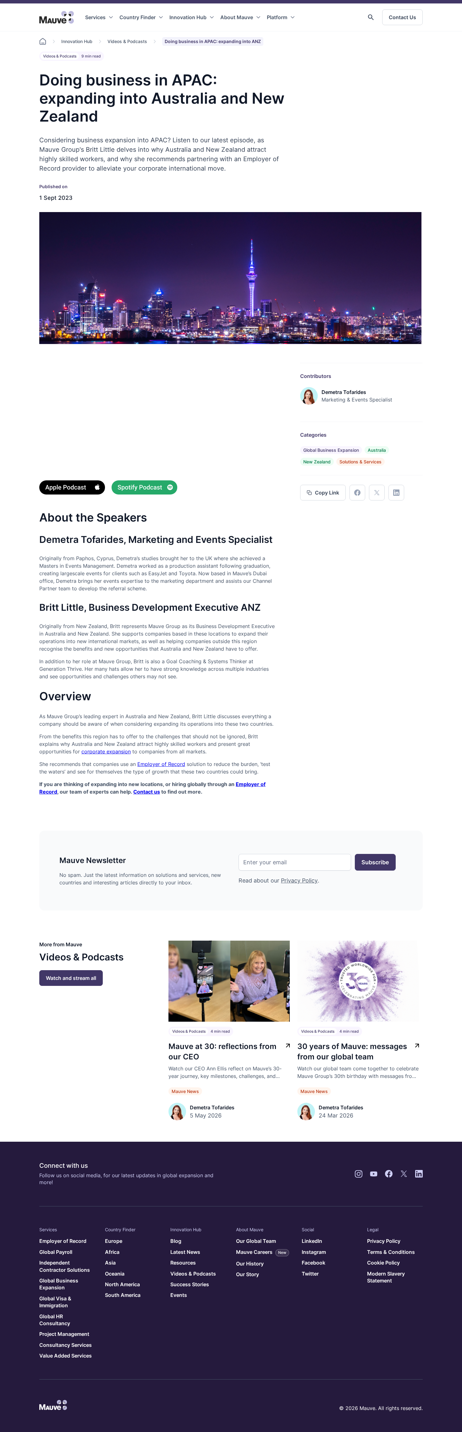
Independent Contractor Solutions (64, 1266)
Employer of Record (161, 764)
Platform (277, 17)
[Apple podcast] (72, 488)
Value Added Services (65, 1356)
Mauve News (185, 1091)
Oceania (114, 1274)
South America (122, 1295)
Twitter (310, 1274)
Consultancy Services (65, 1345)
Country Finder (137, 17)
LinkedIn (312, 1241)
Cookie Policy (383, 1263)
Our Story (247, 1274)
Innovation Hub (187, 17)
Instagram (314, 1252)
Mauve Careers (261, 1252)
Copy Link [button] (327, 492)
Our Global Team (256, 1241)
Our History (250, 1263)
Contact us (146, 792)
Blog (175, 1241)
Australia (377, 450)
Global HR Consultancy (54, 1319)
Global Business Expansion (331, 450)
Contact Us (402, 17)
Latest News (185, 1252)
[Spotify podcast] (144, 488)
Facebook (313, 1263)
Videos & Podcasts (127, 41)
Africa (112, 1252)
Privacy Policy (299, 880)
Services (95, 17)
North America (122, 1284)
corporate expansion (106, 751)
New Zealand (317, 461)
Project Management (64, 1334)
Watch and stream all (71, 978)
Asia (110, 1263)
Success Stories (189, 1284)
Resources (183, 1263)
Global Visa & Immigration (55, 1302)
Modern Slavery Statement (386, 1277)
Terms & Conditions (391, 1252)
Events (178, 1295)
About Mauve (236, 17)
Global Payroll (55, 1252)
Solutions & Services (360, 461)
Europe (113, 1241)
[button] (371, 17)
